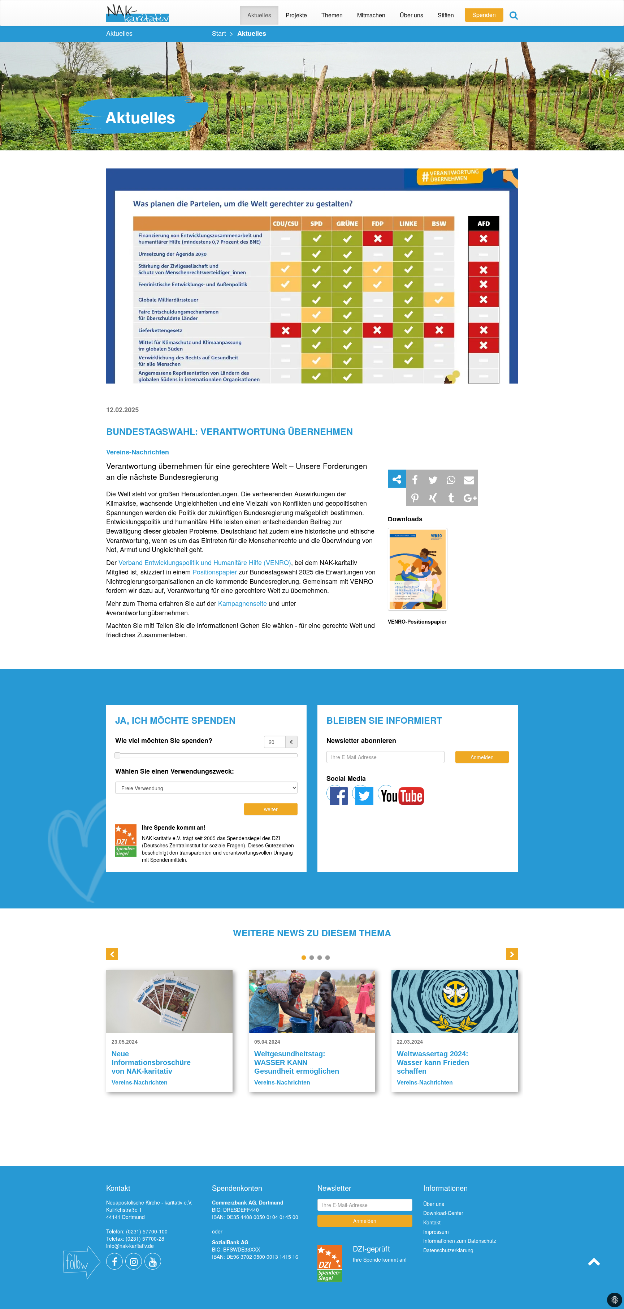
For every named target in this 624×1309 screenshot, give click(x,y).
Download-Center (443, 1212)
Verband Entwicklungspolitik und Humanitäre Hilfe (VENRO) (204, 562)
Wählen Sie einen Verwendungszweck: (174, 771)
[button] (415, 479)
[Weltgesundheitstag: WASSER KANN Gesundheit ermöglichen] (312, 1001)
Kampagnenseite (243, 603)
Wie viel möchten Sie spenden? (163, 740)
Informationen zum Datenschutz (459, 1240)
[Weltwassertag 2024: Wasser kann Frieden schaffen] (454, 1001)
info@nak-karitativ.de (130, 1245)
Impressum (436, 1231)
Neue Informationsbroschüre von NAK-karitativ (151, 1062)
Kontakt (432, 1222)
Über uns (433, 1203)
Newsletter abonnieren (361, 740)
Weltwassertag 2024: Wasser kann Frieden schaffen (433, 1062)
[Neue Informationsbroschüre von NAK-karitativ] (169, 1001)
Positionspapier (215, 571)
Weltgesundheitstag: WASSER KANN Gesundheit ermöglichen (296, 1062)
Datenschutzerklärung (448, 1250)
